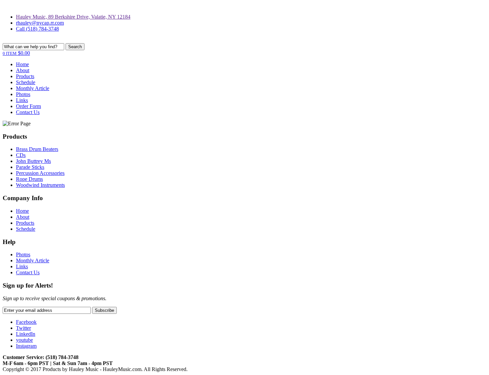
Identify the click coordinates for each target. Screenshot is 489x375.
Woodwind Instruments (40, 185)
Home (22, 64)
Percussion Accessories (40, 173)
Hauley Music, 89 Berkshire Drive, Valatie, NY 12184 (73, 17)
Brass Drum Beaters (37, 149)
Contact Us (28, 112)
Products (25, 76)
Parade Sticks (30, 167)
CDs (21, 155)
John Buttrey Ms (33, 161)
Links (22, 100)
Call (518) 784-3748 (37, 29)
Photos (23, 94)
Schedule (25, 82)
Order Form (28, 106)
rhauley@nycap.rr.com (40, 23)
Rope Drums (29, 179)
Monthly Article (32, 88)
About (22, 70)
